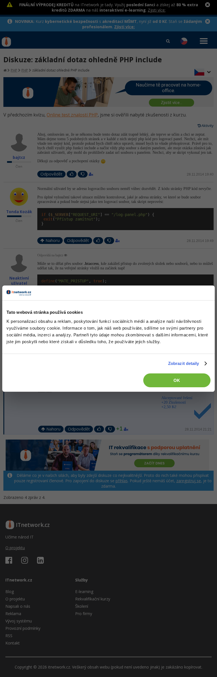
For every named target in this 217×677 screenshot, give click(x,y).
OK (176, 380)
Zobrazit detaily (183, 363)
